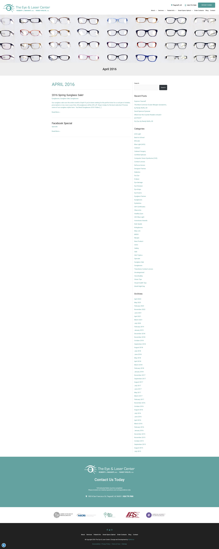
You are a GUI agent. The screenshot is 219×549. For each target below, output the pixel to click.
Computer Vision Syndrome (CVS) (145, 158)
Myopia (136, 238)
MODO (136, 234)
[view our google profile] (109, 529)
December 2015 (139, 434)
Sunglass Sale (65, 98)
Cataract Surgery (140, 151)
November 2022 (139, 309)
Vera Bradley (138, 276)
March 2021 (138, 320)
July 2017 (137, 385)
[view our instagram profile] (112, 529)
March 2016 (138, 423)
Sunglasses (74, 98)
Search (136, 83)
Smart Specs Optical (109, 534)
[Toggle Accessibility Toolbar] (4, 545)
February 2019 (139, 327)
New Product (138, 241)
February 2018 (139, 368)
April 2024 (137, 299)
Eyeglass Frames (140, 196)
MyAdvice (131, 539)
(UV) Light (137, 134)
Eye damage (138, 182)
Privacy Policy (105, 544)
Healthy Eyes (138, 214)
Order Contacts (122, 534)
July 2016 (137, 413)
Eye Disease (138, 186)
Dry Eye (136, 175)
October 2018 (139, 340)
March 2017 (138, 396)
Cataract (137, 148)
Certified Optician (140, 155)
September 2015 (140, 444)
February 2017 (139, 399)
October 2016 (139, 406)
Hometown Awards (140, 220)
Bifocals (137, 141)
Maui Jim (137, 231)
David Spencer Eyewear (142, 111)
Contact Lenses (139, 162)
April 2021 (137, 316)
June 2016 (137, 417)
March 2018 (138, 365)
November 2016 (139, 403)
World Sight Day (139, 286)
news (136, 245)
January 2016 (138, 430)
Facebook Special (62, 123)
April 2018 (137, 361)
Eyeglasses (56, 98)
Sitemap (124, 544)
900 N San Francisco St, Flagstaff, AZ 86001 (105, 496)
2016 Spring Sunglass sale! (67, 95)
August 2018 (138, 347)
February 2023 (139, 306)
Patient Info (97, 534)
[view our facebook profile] (107, 529)
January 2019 (138, 330)
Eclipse (136, 179)
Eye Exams (138, 193)
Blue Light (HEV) (139, 144)
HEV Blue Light (139, 217)
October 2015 (139, 441)
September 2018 (140, 344)
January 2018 (138, 372)
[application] (156, 10)
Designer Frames (140, 168)
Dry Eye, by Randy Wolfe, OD (143, 121)
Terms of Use (116, 544)
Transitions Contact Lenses (143, 269)
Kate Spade (138, 224)
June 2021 (137, 313)
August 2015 (138, 448)
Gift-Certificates (139, 207)
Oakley (136, 248)
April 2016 (137, 420)
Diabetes (137, 172)
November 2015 (139, 437)
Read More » (56, 112)
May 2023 (137, 302)
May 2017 (137, 392)
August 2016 (138, 410)
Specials (55, 127)
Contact (135, 534)
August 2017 (138, 382)
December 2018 (139, 333)
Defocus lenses (139, 165)
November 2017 (139, 375)
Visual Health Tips (140, 283)
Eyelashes (137, 203)
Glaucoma (137, 210)
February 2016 (139, 427)
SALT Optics (138, 255)
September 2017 (140, 379)
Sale (135, 252)
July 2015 (137, 451)
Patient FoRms (206, 5)
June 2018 (137, 354)
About (83, 534)
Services (89, 534)
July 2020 (137, 323)
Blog (129, 534)
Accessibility (96, 544)
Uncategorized (139, 272)
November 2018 (139, 337)
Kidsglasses (138, 227)
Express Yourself (140, 101)
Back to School (139, 137)
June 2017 (137, 389)
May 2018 (137, 358)
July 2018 (137, 351)
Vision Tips (138, 279)
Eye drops (137, 189)
